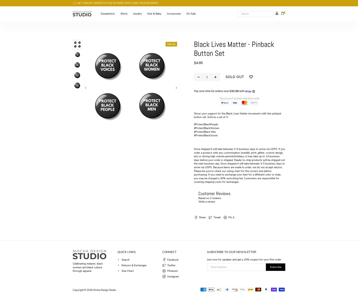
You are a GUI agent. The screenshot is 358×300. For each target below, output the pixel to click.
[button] (85, 88)
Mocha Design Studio (104, 290)
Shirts (124, 13)
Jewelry (137, 13)
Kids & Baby (154, 13)
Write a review (206, 201)
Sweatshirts (108, 13)
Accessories (174, 13)
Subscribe (275, 267)
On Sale (191, 13)
